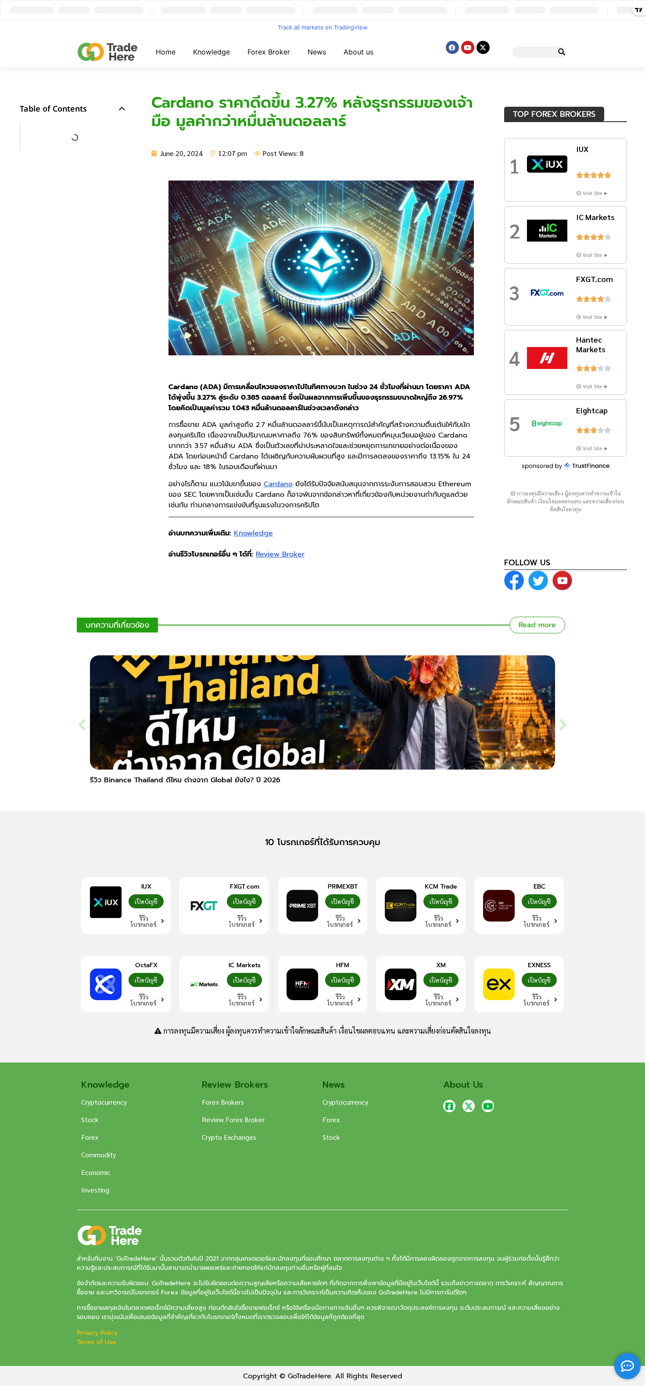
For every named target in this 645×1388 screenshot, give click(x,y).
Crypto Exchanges (229, 1137)
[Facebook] (452, 47)
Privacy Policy (98, 1332)
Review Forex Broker (233, 1119)
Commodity (98, 1154)
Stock (90, 1119)
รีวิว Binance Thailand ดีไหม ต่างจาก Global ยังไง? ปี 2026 (185, 780)
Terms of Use (96, 1342)
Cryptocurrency (104, 1101)
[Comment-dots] (627, 1366)
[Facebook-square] (449, 1106)
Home (166, 51)
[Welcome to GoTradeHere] (107, 52)
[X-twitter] (483, 47)
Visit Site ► (596, 192)
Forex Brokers (223, 1101)
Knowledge (211, 51)
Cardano (278, 484)
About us (358, 51)
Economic (96, 1172)
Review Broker (280, 554)
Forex (89, 1137)
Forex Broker (268, 51)
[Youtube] (467, 47)
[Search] (561, 52)
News (317, 51)
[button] (122, 108)
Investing (95, 1189)
